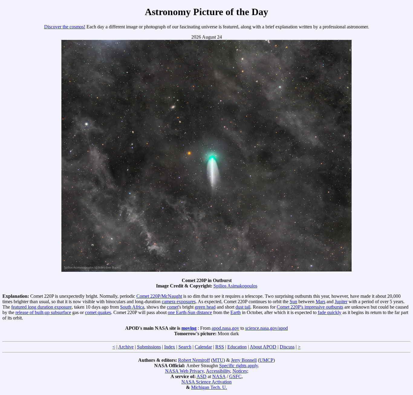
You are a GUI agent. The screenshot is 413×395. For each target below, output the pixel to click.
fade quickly (329, 312)
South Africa (132, 307)
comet (172, 307)
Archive (126, 346)
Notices (240, 371)
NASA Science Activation (206, 381)
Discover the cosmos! (64, 26)
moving (189, 328)
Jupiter (341, 301)
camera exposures (179, 301)
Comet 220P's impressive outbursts (310, 307)
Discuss (287, 346)
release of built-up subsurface (43, 312)
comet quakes (98, 312)
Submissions (149, 346)
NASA (219, 376)
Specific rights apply (238, 365)
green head (205, 307)
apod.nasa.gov (225, 328)
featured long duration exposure (41, 307)
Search (184, 346)
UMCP (266, 360)
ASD (202, 376)
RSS (219, 346)
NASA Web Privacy (184, 371)
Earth (235, 312)
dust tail (243, 307)
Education (237, 346)
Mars (320, 301)
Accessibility (218, 371)
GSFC (235, 376)
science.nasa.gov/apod (266, 328)
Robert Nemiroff (194, 360)
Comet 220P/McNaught (159, 296)
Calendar (203, 346)
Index (169, 346)
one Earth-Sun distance (190, 312)
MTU (218, 360)
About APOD (263, 346)
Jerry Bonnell (244, 360)
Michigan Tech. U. (209, 387)
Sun (293, 301)
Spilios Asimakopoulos (235, 285)
